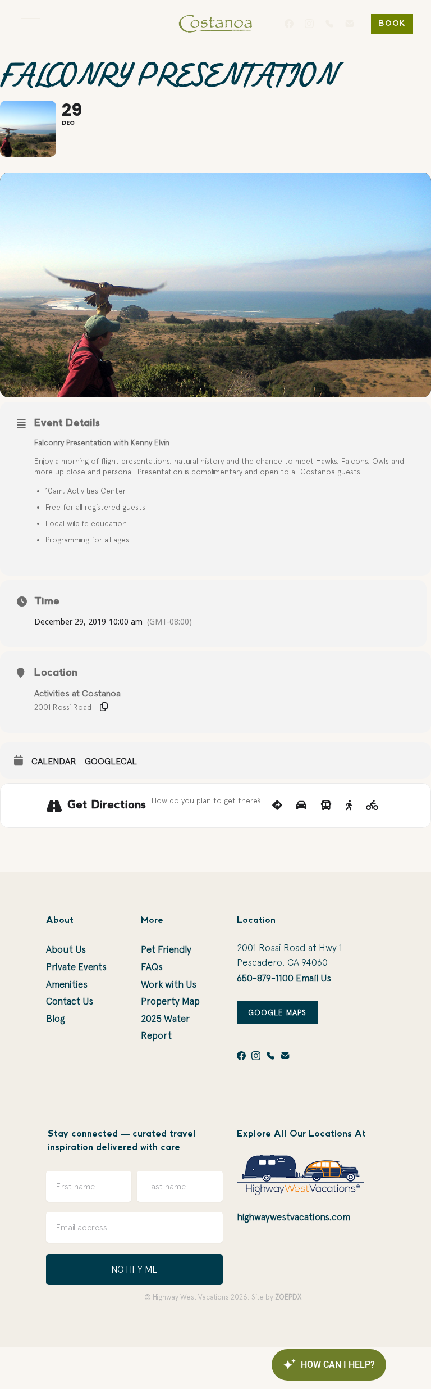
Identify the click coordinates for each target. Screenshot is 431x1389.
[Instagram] (309, 23)
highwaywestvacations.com (293, 1217)
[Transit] (326, 805)
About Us (66, 949)
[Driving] (301, 805)
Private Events (76, 966)
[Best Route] (277, 805)
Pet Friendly (166, 949)
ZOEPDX (288, 1297)
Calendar (53, 761)
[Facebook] (289, 23)
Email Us (313, 978)
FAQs (152, 966)
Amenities (67, 984)
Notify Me (134, 1269)
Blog (55, 1018)
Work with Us (168, 984)
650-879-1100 (265, 978)
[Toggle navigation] (30, 23)
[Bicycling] (372, 805)
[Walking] (348, 805)
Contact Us (69, 1001)
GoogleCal (111, 761)
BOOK (392, 24)
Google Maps (277, 1012)
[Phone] (329, 23)
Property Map (170, 1001)
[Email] (349, 23)
